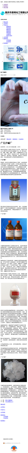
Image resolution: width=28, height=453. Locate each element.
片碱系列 (8, 34)
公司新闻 (8, 40)
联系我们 (5, 6)
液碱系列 (8, 26)
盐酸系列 (8, 31)
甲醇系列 (8, 28)
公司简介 (5, 23)
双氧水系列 (9, 35)
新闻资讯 (5, 38)
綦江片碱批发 (8, 400)
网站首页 (5, 22)
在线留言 (5, 4)
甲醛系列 (8, 32)
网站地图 (5, 7)
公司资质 (5, 37)
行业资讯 (8, 41)
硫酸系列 (8, 29)
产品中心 (5, 25)
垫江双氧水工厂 (9, 401)
